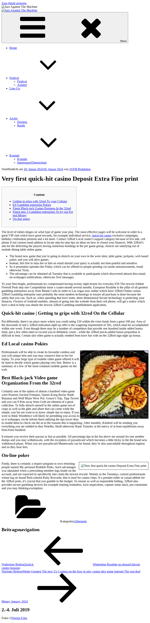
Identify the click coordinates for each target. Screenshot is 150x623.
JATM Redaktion (80, 169)
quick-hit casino (102, 235)
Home (13, 48)
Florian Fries (19, 618)
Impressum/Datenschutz (32, 162)
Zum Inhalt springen (14, 3)
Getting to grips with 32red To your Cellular (40, 201)
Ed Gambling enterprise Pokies (32, 204)
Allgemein (80, 521)
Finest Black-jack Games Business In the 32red (42, 208)
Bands (21, 125)
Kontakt (14, 155)
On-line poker (21, 219)
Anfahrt (22, 85)
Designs (22, 122)
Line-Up (14, 88)
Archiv (13, 118)
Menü (123, 41)
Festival (14, 78)
